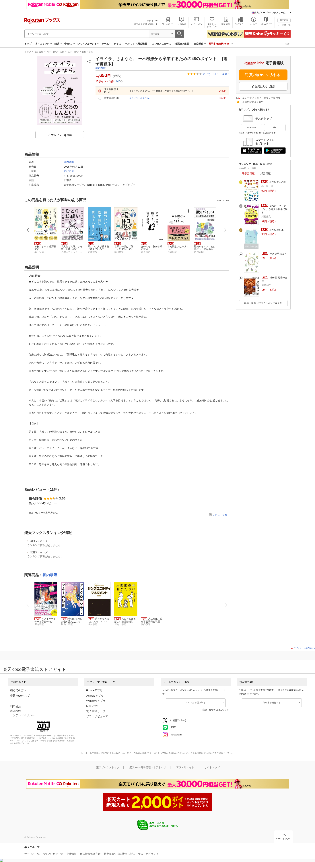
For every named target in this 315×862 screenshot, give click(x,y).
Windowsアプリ (95, 700)
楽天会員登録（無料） (145, 24)
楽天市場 (284, 20)
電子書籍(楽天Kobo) (219, 43)
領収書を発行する (272, 702)
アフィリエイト (185, 767)
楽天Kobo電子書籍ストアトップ (147, 767)
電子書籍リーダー (97, 711)
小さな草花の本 (277, 253)
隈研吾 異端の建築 (274, 279)
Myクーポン (196, 24)
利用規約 (15, 706)
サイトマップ (212, 767)
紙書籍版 (265, 173)
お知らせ (181, 24)
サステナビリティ (148, 853)
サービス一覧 (284, 25)
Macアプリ (93, 706)
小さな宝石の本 (277, 182)
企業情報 (71, 853)
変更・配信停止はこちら (215, 709)
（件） (206, 74)
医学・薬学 (73, 52)
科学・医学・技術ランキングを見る (263, 303)
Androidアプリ (95, 695)
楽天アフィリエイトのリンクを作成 (261, 98)
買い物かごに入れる (264, 75)
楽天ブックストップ (107, 767)
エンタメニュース (161, 43)
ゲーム (105, 43)
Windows (251, 127)
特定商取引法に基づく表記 (119, 853)
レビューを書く (221, 74)
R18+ (288, 43)
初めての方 (266, 24)
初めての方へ (18, 690)
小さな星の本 (276, 229)
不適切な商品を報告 (253, 101)
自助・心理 (87, 52)
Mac (275, 127)
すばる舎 (69, 171)
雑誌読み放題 (182, 43)
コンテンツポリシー (22, 715)
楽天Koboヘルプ (20, 695)
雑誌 (57, 43)
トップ (28, 43)
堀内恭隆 (101, 67)
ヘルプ (253, 24)
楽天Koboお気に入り (212, 25)
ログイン (151, 20)
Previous (28, 230)
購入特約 (15, 710)
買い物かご (167, 24)
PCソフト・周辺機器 (136, 43)
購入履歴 (225, 24)
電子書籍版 (248, 173)
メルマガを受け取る (195, 702)
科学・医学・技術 (55, 52)
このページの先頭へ (304, 648)
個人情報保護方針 (90, 853)
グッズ (117, 43)
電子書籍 (38, 52)
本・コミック (42, 43)
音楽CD (68, 43)
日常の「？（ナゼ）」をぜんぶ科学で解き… (274, 209)
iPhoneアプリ (94, 690)
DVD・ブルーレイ (87, 43)
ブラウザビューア (97, 716)
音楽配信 (198, 43)
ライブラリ (240, 24)
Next (225, 230)
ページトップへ (283, 838)
